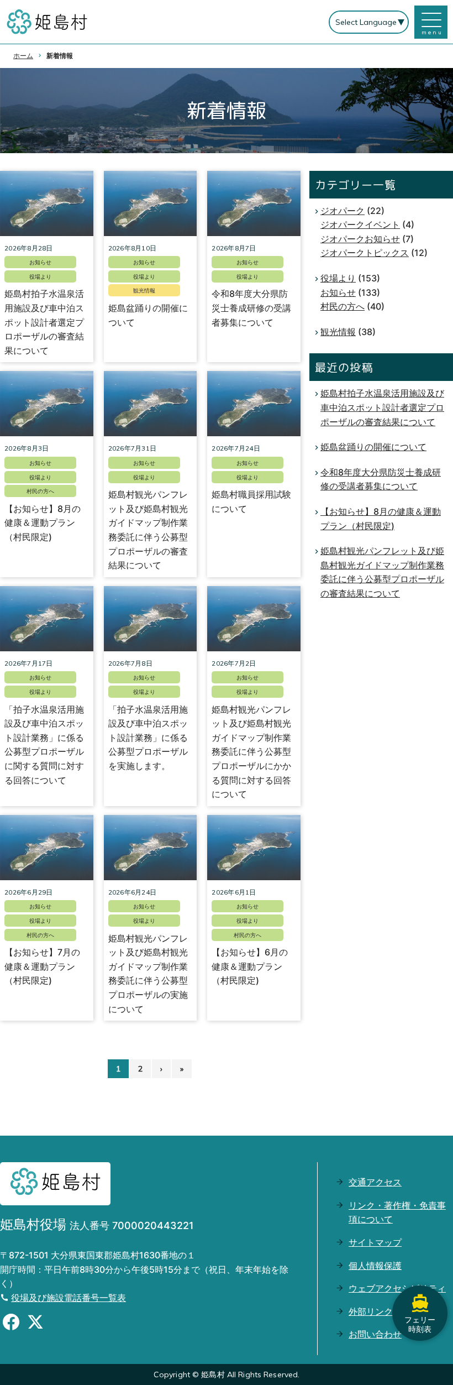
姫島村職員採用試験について (251, 501)
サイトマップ (375, 1242)
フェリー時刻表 (419, 1324)
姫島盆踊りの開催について (148, 315)
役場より (40, 276)
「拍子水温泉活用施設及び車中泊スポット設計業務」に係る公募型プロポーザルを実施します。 (148, 737)
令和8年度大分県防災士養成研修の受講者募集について (251, 307)
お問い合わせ (375, 1334)
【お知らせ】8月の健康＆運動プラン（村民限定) (42, 522)
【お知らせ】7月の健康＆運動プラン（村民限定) (42, 966)
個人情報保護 (375, 1265)
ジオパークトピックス (364, 252)
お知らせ (40, 262)
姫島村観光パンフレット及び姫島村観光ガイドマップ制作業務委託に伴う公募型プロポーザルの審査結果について (148, 530)
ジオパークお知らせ (360, 238)
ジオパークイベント (360, 224)
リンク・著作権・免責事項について (397, 1212)
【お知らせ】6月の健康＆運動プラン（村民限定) (250, 966)
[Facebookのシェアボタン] (11, 1324)
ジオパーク (342, 210)
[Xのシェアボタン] (35, 1324)
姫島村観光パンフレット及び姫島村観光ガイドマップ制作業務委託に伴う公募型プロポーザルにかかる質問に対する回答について (251, 752)
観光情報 (144, 290)
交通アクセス (375, 1182)
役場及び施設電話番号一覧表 (68, 1297)
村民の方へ (40, 491)
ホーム (23, 55)
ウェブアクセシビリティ (397, 1288)
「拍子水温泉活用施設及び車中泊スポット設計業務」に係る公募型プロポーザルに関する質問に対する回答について (44, 745)
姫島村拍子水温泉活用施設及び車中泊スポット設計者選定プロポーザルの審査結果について (44, 322)
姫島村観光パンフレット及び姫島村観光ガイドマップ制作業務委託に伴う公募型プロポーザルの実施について (148, 974)
